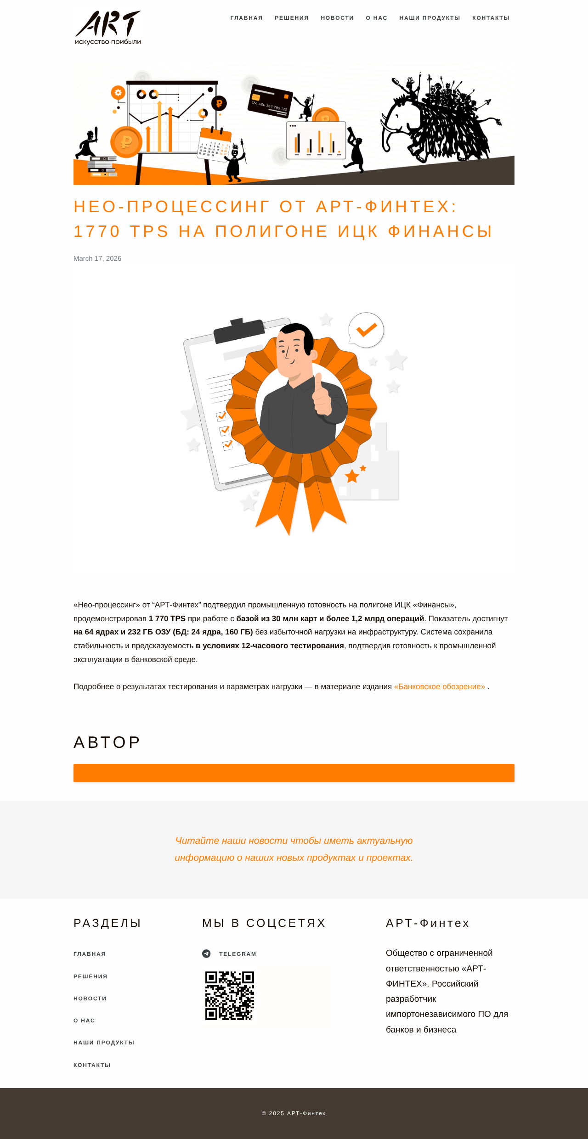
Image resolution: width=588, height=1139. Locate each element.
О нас (377, 18)
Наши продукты (430, 18)
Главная (247, 18)
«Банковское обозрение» (440, 686)
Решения (292, 18)
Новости (337, 18)
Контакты (491, 18)
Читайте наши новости (231, 841)
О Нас (84, 1020)
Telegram (237, 954)
